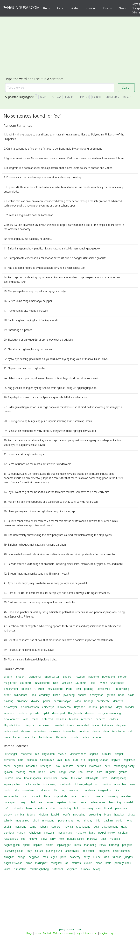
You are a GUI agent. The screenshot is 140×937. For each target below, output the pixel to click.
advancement (110, 826)
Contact (47, 933)
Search (126, 87)
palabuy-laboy (123, 863)
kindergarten (52, 677)
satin (107, 766)
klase (47, 796)
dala (106, 857)
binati (36, 820)
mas (45, 857)
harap (74, 796)
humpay (85, 869)
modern (22, 713)
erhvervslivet (98, 802)
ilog (23, 839)
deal (78, 689)
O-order (39, 689)
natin (108, 863)
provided (59, 725)
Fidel (92, 683)
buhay (72, 802)
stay (29, 851)
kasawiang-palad (13, 851)
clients (49, 845)
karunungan (11, 754)
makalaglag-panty (124, 766)
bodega (88, 701)
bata (20, 760)
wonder (129, 707)
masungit (35, 796)
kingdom (110, 772)
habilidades (45, 737)
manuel (62, 754)
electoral (49, 832)
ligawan (8, 772)
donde (75, 737)
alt (66, 863)
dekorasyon (11, 707)
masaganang (65, 832)
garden (111, 695)
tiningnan (9, 857)
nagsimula (129, 760)
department (11, 689)
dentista (118, 701)
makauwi (92, 839)
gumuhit (85, 796)
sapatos (61, 802)
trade (95, 725)
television (76, 778)
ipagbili (55, 814)
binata (131, 814)
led (78, 820)
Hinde (56, 695)
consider (84, 731)
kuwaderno (64, 707)
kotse (52, 772)
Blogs (46, 8)
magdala (115, 839)
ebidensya (48, 707)
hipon (99, 863)
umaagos (45, 766)
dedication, (88, 851)
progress (104, 851)
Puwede (80, 677)
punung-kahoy (75, 839)
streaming (95, 814)
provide (34, 713)
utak (57, 766)
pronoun (32, 760)
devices (25, 731)
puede (97, 857)
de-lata (92, 707)
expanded (83, 725)
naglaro (115, 760)
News (122, 8)
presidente (103, 701)
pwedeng (69, 695)
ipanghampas (65, 820)
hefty (87, 857)
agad (54, 857)
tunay (22, 802)
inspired (37, 845)
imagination (104, 790)
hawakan (119, 814)
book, (7, 790)
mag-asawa (22, 820)
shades (82, 695)
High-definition (12, 725)
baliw (44, 839)
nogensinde (60, 796)
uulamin (8, 778)
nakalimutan (47, 760)
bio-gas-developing (109, 713)
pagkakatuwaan (13, 863)
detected (47, 719)
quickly (8, 814)
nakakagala (92, 778)
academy (44, 695)
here (29, 808)
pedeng (88, 689)
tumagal (98, 796)
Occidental (35, 677)
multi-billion (51, 778)
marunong (90, 845)
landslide (67, 683)
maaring (20, 772)
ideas (70, 725)
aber (53, 808)
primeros (9, 760)
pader (46, 701)
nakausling (79, 814)
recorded (86, 719)
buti (75, 760)
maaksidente (55, 689)
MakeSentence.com (63, 933)
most (32, 772)
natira (64, 778)
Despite (29, 725)
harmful (81, 766)
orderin (8, 677)
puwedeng (108, 677)
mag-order (10, 683)
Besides (61, 719)
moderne (26, 754)
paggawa (34, 857)
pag (63, 790)
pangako (127, 845)
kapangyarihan (12, 784)
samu (33, 826)
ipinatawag (50, 784)
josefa (66, 814)
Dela (55, 683)
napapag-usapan (98, 760)
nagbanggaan (12, 845)
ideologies (70, 731)
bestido (106, 784)
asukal (7, 826)
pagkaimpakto (106, 832)
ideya (119, 707)
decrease (54, 731)
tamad (83, 802)
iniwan (89, 772)
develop (90, 713)
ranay (103, 845)
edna (72, 772)
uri (97, 784)
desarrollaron (12, 737)
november (120, 784)
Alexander (62, 737)
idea (33, 695)
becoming (115, 802)
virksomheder (78, 754)
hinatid (108, 808)
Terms (37, 933)
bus (67, 760)
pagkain (108, 820)
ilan (37, 754)
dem (106, 731)
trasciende (118, 731)
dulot (29, 863)
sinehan (116, 857)
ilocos (77, 845)
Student (20, 677)
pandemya (106, 707)
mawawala (95, 766)
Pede (69, 689)
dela (96, 826)
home (129, 820)
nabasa (44, 826)
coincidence (20, 695)
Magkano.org (107, 933)
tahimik (8, 820)
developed (58, 713)
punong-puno (54, 851)
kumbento (66, 784)
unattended (117, 683)
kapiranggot (64, 845)
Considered (103, 689)
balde (131, 695)
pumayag (87, 808)
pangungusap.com (70, 929)
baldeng (8, 701)
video (78, 701)
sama (50, 802)
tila (55, 790)
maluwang (48, 820)
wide (26, 719)
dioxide (35, 701)
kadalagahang (119, 778)
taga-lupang (83, 826)
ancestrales (72, 851)
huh (76, 808)
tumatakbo (20, 869)
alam (99, 772)
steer (7, 766)
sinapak (119, 754)
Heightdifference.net (86, 933)
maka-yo (81, 832)
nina (117, 790)
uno (18, 778)
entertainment (121, 851)
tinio (97, 820)
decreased (44, 725)
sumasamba (11, 796)
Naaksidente (42, 683)
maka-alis (17, 808)
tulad (32, 802)
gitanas (123, 772)
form (104, 778)
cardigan (123, 832)
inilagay (88, 820)
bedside (26, 689)
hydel (46, 713)
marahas (126, 796)
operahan (28, 790)
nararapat (9, 802)
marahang (20, 826)
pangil (62, 772)
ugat (124, 826)
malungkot (41, 863)
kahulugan (35, 832)
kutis (92, 832)
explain (88, 863)
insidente (93, 677)
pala (24, 796)
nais (98, 808)
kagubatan (48, 754)
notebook (57, 869)
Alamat (61, 8)
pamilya (19, 814)
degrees (121, 725)
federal (31, 814)
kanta (7, 869)
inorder (122, 677)
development (11, 719)
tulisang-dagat (83, 784)
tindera (67, 677)
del (130, 731)
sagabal (94, 754)
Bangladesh (75, 713)
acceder (97, 737)
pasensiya (121, 808)
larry (52, 839)
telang (97, 869)
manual (21, 832)
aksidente (26, 683)
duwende (22, 701)
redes (85, 737)
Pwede (103, 683)
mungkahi (56, 863)
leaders (113, 719)
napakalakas (11, 839)
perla (63, 857)
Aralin (74, 8)
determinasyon (62, 701)
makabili (128, 802)
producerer (44, 790)
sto (83, 760)
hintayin (33, 839)
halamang (112, 796)
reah (40, 802)
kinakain (43, 814)
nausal (39, 851)
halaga (21, 857)
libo (81, 772)
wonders (9, 713)
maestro (68, 766)
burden (73, 719)
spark (26, 845)
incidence (107, 725)
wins (132, 784)
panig (119, 820)
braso (107, 814)
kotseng (114, 845)
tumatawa (89, 790)
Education (90, 8)
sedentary (40, 731)
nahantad (31, 766)
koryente (72, 869)
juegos (129, 857)
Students (80, 683)
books (42, 772)
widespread (11, 731)
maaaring (74, 790)
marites (76, 863)
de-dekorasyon (30, 707)
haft (6, 808)
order (7, 695)
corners (55, 826)
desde (96, 731)
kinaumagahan (32, 778)
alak (59, 760)
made (35, 719)
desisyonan (96, 695)
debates (101, 719)
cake (16, 790)
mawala (68, 826)
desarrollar (29, 737)
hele (61, 839)
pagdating (65, 808)
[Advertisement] (70, 50)
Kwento (107, 8)
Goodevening (121, 689)
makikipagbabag (39, 869)
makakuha (41, 808)
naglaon (18, 766)
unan (104, 839)
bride (121, 695)
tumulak (106, 754)
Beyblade (79, 707)
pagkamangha (32, 784)
